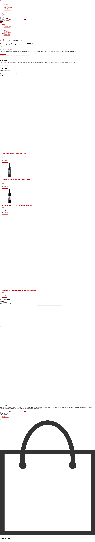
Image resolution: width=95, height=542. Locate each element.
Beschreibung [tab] (4, 56)
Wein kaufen (4, 5)
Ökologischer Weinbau (7, 3)
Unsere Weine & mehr (5, 8)
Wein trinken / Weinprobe (6, 33)
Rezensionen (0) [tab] (4, 57)
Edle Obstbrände (6, 9)
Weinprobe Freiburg (7, 11)
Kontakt (3, 14)
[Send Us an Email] (0, 0)
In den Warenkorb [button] (5, 162)
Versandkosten (9, 49)
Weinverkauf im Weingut (8, 7)
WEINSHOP (6, 6)
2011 (22, 55)
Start (0, 40)
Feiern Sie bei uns (7, 12)
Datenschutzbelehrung (5, 417)
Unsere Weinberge (7, 4)
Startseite (3, 2)
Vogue (4, 414)
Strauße (3, 13)
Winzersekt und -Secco (7, 10)
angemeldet (5, 73)
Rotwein (28, 55)
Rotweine (3, 40)
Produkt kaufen (4, 297)
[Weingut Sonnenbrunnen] (4, 20)
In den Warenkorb (3, 54)
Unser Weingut (4, 25)
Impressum (3, 416)
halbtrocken (25, 55)
